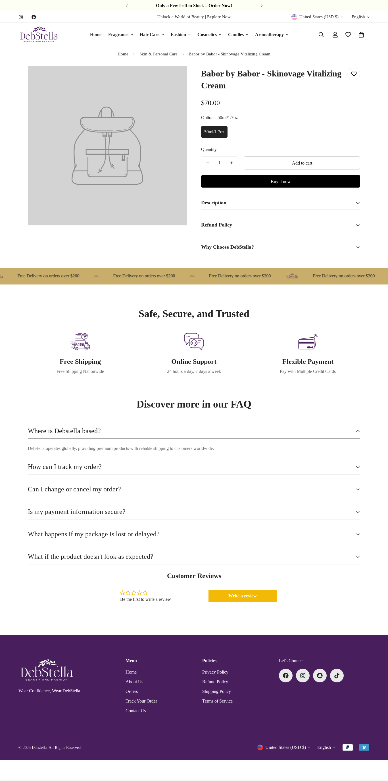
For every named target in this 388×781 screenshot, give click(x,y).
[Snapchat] (320, 675)
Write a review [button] (242, 595)
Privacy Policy (215, 672)
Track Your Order (141, 701)
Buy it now (281, 181)
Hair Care (149, 34)
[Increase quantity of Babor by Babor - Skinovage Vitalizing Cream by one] (231, 163)
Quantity (209, 149)
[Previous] (126, 5)
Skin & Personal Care (158, 54)
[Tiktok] (337, 675)
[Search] (321, 34)
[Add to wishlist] (353, 74)
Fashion (178, 34)
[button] (361, 34)
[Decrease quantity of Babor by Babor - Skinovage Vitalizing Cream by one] (207, 163)
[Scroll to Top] (376, 750)
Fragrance (118, 34)
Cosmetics (207, 34)
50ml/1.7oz (214, 131)
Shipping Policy (216, 691)
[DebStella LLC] (39, 35)
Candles (236, 34)
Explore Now (219, 16)
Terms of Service (217, 701)
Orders (132, 691)
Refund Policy (215, 681)
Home (95, 34)
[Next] (261, 5)
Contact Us (136, 710)
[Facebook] (34, 17)
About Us (134, 681)
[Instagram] (20, 17)
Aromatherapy (269, 34)
